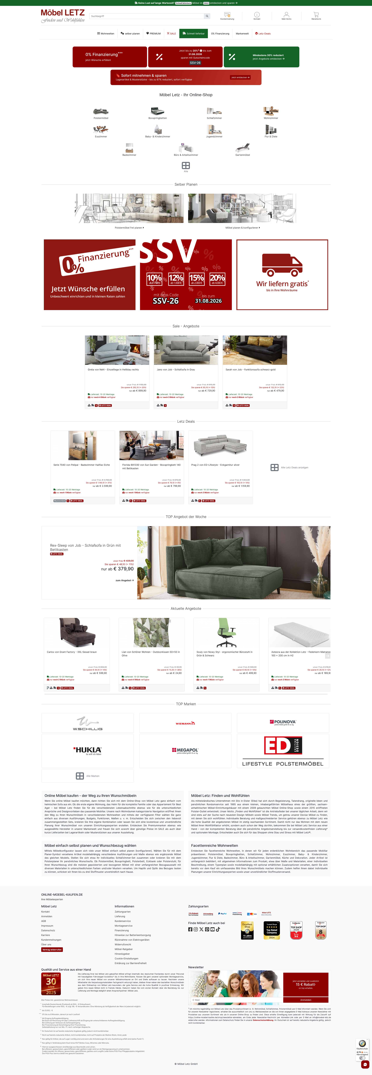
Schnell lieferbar (196, 33)
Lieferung (120, 916)
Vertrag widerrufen (52, 949)
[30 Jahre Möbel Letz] (51, 983)
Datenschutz (48, 930)
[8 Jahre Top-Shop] (321, 930)
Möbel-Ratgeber (124, 949)
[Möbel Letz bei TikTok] (218, 929)
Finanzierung (122, 930)
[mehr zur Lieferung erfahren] (282, 274)
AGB (43, 921)
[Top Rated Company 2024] (272, 930)
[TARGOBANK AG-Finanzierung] (239, 914)
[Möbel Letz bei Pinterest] (207, 929)
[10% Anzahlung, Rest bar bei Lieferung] (210, 914)
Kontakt (45, 911)
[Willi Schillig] (88, 723)
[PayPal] (224, 914)
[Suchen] (207, 16)
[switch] (362, 1058)
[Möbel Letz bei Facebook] (190, 929)
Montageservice (123, 925)
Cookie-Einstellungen (126, 958)
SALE (173, 33)
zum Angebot (124, 580)
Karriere (45, 935)
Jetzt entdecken (239, 77)
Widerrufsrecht (123, 944)
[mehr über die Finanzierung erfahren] (90, 274)
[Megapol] (185, 751)
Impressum (47, 925)
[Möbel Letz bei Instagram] (196, 929)
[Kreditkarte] (254, 914)
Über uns (46, 944)
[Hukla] (88, 751)
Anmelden (46, 916)
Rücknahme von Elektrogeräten (132, 939)
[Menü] (367, 1040)
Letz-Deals (265, 33)
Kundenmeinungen (51, 939)
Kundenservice (123, 921)
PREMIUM (155, 33)
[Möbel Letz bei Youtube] (212, 929)
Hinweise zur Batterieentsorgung (133, 935)
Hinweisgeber (122, 953)
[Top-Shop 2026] (296, 930)
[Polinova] (283, 723)
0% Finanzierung (220, 33)
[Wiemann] (185, 723)
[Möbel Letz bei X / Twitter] (201, 929)
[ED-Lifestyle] (283, 751)
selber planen (132, 33)
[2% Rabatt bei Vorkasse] (195, 914)
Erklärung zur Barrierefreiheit (131, 963)
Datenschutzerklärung (263, 1020)
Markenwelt (242, 33)
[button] (257, 16)
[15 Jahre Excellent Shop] (247, 930)
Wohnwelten (107, 33)
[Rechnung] (268, 914)
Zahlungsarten (123, 911)
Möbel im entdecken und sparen (186, 2)
